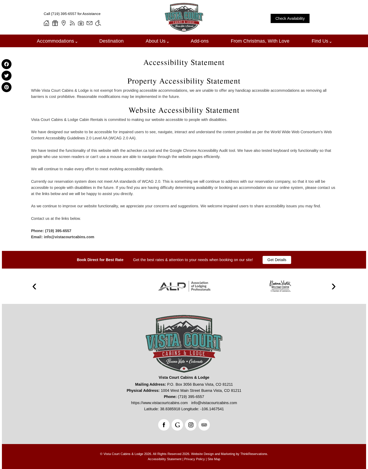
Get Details (276, 260)
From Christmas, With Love (260, 41)
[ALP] (184, 286)
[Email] (89, 23)
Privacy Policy (194, 459)
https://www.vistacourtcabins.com (159, 403)
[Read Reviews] (204, 425)
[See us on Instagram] (190, 425)
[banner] (184, 260)
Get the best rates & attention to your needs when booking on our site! (193, 260)
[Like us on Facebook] (164, 425)
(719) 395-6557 (63, 14)
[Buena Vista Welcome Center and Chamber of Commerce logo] (280, 286)
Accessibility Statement (184, 62)
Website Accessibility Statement (184, 110)
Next (333, 286)
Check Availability (290, 18)
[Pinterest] (6, 87)
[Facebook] (6, 64)
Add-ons (200, 41)
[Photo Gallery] (81, 23)
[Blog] (72, 23)
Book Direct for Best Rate (100, 260)
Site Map (214, 459)
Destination (111, 41)
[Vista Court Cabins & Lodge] (184, 30)
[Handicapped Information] (98, 23)
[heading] (184, 62)
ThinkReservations (253, 454)
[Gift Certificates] (55, 23)
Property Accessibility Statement (184, 80)
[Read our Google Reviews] (177, 425)
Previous (34, 286)
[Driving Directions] (64, 23)
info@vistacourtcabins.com (68, 237)
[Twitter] (6, 75)
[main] (184, 158)
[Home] (46, 23)
